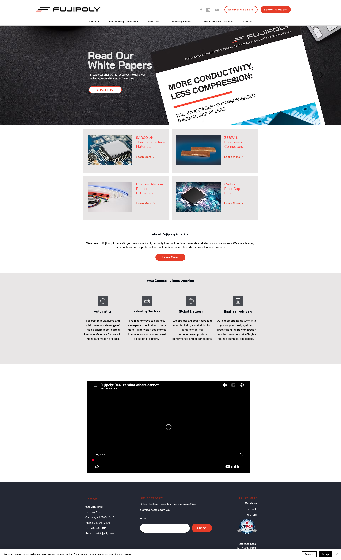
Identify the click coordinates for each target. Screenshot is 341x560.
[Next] (321, 75)
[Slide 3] (173, 115)
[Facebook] (201, 9)
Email (143, 518)
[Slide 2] (170, 115)
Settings (309, 554)
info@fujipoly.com (103, 533)
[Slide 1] (167, 115)
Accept (325, 554)
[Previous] (19, 75)
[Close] (337, 554)
